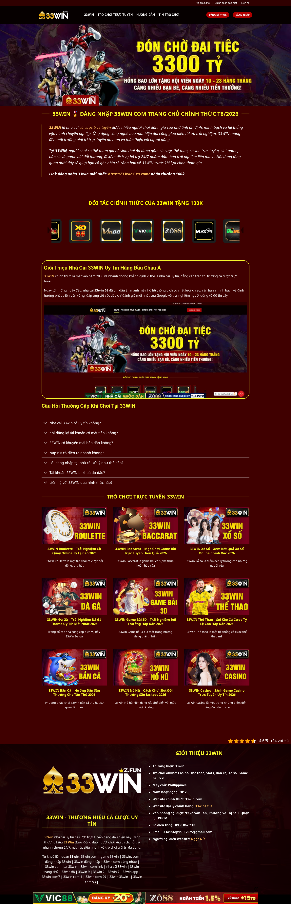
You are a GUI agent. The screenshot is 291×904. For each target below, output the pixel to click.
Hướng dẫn (145, 15)
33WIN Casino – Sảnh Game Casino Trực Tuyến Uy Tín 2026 (216, 692)
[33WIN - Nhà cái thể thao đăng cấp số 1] (58, 15)
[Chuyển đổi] (45, 423)
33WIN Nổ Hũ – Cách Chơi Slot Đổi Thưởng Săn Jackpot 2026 (146, 692)
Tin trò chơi (169, 15)
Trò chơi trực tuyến (115, 15)
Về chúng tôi (203, 2)
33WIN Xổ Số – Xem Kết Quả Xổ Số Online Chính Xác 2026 (217, 551)
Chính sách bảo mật (226, 2)
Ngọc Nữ (198, 839)
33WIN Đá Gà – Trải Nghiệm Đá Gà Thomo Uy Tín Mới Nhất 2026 (74, 621)
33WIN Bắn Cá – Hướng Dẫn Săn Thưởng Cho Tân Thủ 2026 (74, 692)
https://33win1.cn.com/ (129, 174)
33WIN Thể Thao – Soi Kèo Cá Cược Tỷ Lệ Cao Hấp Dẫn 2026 (217, 621)
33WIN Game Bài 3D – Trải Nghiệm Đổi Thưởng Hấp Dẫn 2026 (145, 621)
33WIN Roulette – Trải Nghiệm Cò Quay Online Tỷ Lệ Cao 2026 (74, 551)
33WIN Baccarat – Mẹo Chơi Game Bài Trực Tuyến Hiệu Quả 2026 (145, 551)
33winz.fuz (203, 806)
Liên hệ (245, 2)
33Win (89, 15)
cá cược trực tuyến (95, 127)
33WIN (49, 276)
